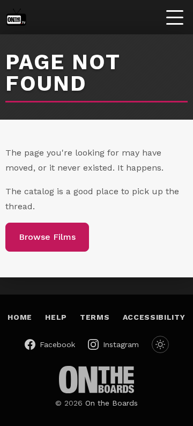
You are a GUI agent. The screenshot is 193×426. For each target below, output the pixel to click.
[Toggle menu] (175, 17)
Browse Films (47, 237)
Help (56, 317)
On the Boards (111, 403)
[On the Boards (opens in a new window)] (96, 379)
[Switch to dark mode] (160, 344)
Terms (95, 317)
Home (20, 317)
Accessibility (154, 317)
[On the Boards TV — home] (16, 17)
